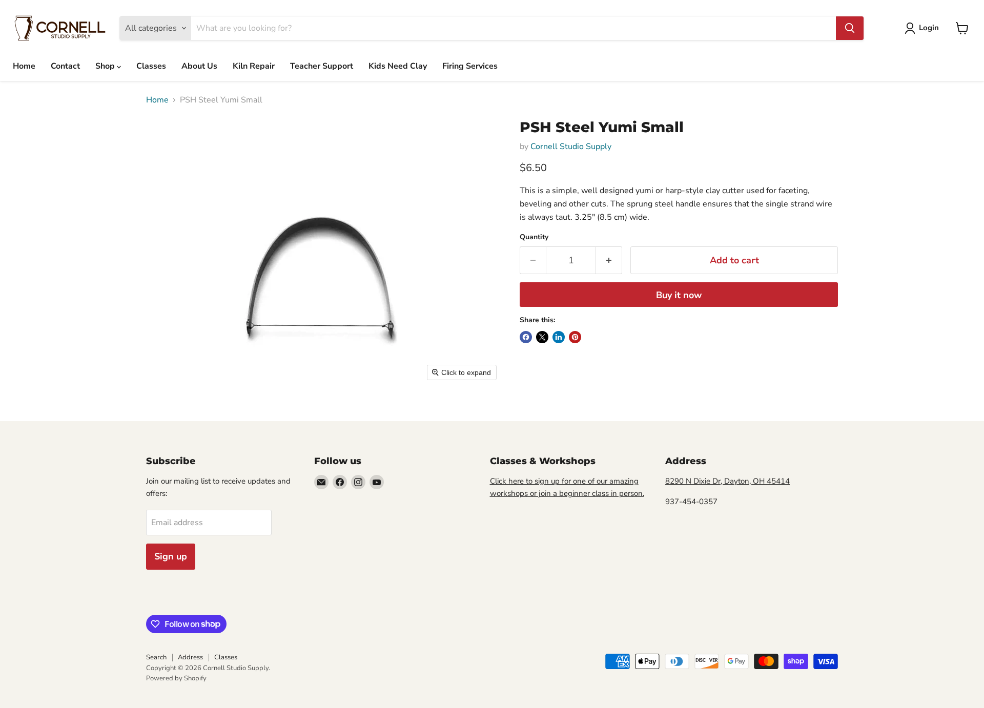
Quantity (534, 237)
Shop (106, 66)
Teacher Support (321, 66)
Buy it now (679, 295)
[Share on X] (542, 337)
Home (24, 66)
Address (190, 657)
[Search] (850, 28)
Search (156, 657)
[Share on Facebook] (526, 337)
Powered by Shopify (176, 678)
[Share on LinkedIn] (558, 337)
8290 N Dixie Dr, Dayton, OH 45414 (727, 481)
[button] (924, 28)
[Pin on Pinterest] (575, 337)
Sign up (170, 556)
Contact (65, 66)
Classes (151, 66)
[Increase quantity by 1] (609, 260)
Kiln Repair (254, 66)
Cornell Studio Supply (570, 146)
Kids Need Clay (397, 66)
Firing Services (470, 66)
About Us (199, 66)
